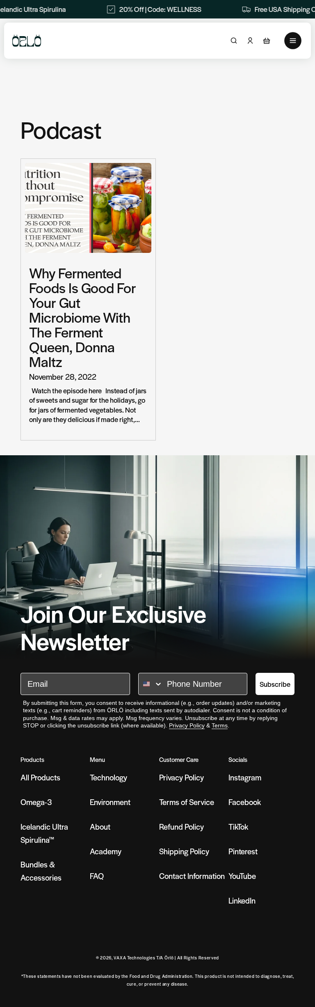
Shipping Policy (184, 851)
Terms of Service (186, 801)
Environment (110, 801)
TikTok (238, 826)
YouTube (242, 875)
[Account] (250, 40)
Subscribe (275, 684)
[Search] (234, 40)
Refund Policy (181, 826)
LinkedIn (242, 900)
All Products (40, 777)
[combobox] (151, 684)
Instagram (244, 777)
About (100, 826)
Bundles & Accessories (41, 871)
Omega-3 (36, 801)
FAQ (97, 875)
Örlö (169, 957)
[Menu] (293, 40)
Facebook (244, 801)
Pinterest (243, 851)
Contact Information (192, 875)
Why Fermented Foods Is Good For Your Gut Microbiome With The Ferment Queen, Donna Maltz (82, 317)
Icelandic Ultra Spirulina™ (44, 833)
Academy (105, 851)
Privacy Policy (187, 725)
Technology (108, 777)
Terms (220, 725)
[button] (266, 40)
